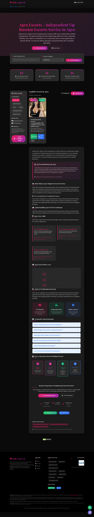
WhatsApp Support (51, 413)
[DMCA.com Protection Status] (47, 439)
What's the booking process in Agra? (45, 345)
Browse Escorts (40, 48)
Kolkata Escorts (62, 474)
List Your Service (68, 395)
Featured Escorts (19, 121)
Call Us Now (65, 413)
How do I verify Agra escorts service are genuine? (48, 324)
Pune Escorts (52, 477)
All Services (15, 100)
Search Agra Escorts (19, 56)
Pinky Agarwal (18, 458)
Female (21, 107)
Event (14, 107)
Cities (15, 6)
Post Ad (38, 466)
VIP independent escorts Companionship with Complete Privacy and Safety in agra (37, 123)
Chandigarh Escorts (53, 480)
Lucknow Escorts (52, 471)
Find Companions (74, 60)
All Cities (39, 463)
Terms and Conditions (74, 495)
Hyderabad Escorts (53, 468)
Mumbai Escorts (52, 461)
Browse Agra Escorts (49, 395)
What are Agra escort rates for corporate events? (48, 330)
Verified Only (18, 123)
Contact (38, 468)
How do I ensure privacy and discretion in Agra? (48, 340)
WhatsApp (52, 487)
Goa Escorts (60, 477)
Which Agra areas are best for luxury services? (47, 335)
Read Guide (56, 48)
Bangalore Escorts (53, 464)
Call (59, 487)
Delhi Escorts (61, 461)
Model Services (16, 114)
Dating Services (16, 103)
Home (11, 6)
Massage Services (17, 110)
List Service (78, 93)
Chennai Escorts (52, 474)
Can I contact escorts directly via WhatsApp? (47, 351)
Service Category (48, 56)
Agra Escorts (62, 471)
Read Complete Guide (19, 138)
